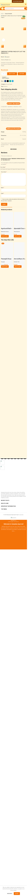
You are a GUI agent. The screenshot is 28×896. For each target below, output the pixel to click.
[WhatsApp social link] (8, 1)
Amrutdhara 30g (19, 259)
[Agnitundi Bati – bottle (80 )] (7, 218)
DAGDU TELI (17, 261)
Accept (17, 893)
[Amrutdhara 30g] (20, 248)
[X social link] (6, 1)
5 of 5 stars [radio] (22, 169)
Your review (4, 171)
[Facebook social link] (5, 1)
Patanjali (3, 261)
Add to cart (12, 73)
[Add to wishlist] (10, 225)
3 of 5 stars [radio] (12, 169)
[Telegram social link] (9, 1)
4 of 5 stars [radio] (17, 169)
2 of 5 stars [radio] (7, 169)
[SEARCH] (25, 8)
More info (9, 893)
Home (2, 13)
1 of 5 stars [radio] (2, 169)
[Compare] (2, 225)
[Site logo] (5, 4)
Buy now (22, 73)
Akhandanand (17, 231)
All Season (5, 86)
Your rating (3, 167)
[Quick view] (6, 225)
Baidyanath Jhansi (5, 231)
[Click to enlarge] (3, 39)
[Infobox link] (14, 462)
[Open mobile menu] (2, 8)
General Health (8, 13)
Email (2, 193)
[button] (2, 28)
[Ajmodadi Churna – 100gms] (20, 218)
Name (2, 187)
